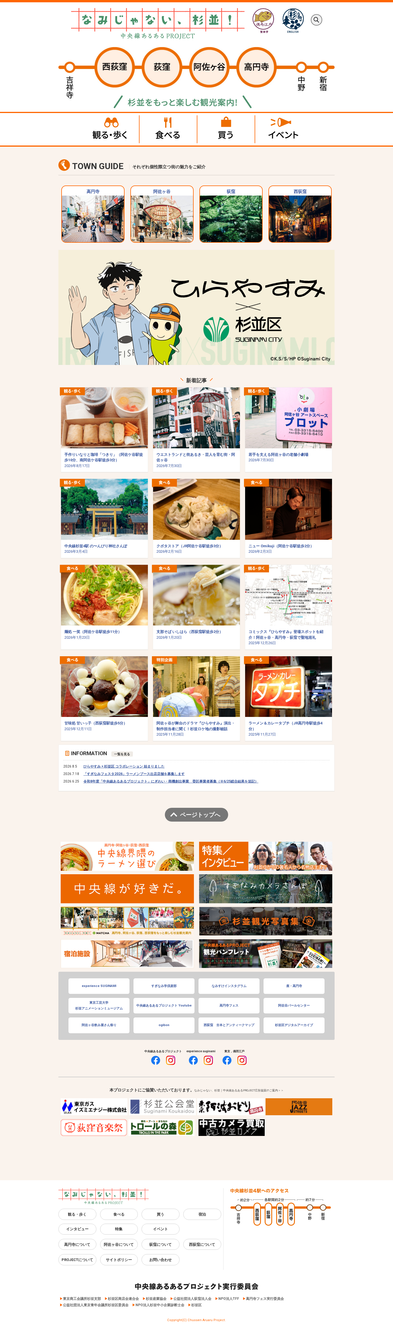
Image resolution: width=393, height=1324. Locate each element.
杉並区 (196, 1305)
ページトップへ (200, 814)
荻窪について (160, 1244)
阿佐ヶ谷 (162, 191)
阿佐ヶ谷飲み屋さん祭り (99, 1025)
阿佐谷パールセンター (294, 1005)
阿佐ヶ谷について (119, 1244)
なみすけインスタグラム (229, 986)
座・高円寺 (294, 986)
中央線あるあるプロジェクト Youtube (164, 1005)
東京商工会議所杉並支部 (82, 1299)
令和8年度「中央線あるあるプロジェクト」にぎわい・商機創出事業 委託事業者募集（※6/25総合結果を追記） (170, 781)
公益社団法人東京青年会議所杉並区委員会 (96, 1305)
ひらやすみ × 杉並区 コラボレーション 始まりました (124, 766)
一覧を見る (122, 754)
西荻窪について (202, 1244)
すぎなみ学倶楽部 (164, 986)
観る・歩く (77, 1214)
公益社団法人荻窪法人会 (192, 1299)
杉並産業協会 (156, 1299)
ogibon (164, 1025)
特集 (119, 1229)
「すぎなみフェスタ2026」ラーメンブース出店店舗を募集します (134, 774)
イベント (160, 1229)
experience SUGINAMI (99, 986)
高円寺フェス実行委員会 (265, 1299)
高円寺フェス (229, 1005)
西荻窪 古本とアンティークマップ (229, 1025)
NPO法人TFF (228, 1299)
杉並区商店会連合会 (123, 1299)
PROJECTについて (77, 1260)
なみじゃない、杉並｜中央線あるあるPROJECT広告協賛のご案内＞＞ (239, 1090)
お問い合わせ (160, 1260)
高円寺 (93, 191)
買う (160, 1214)
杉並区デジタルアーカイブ (294, 1025)
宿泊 (202, 1214)
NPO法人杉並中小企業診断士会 (160, 1305)
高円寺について (77, 1244)
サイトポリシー (119, 1260)
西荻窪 (300, 191)
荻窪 (231, 191)
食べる (119, 1214)
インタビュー (77, 1229)
